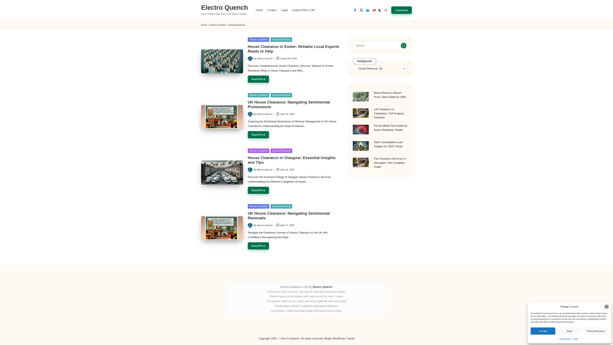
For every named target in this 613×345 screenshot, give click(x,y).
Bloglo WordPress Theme (339, 338)
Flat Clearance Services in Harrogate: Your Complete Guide (389, 162)
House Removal (281, 39)
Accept (543, 331)
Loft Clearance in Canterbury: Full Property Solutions (389, 113)
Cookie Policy (565, 339)
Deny (569, 331)
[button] (606, 306)
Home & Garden (218, 25)
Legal (575, 339)
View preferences (596, 331)
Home (204, 25)
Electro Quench (224, 7)
